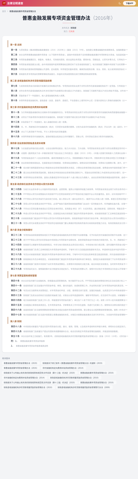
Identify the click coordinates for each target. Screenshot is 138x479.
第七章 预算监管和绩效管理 (23, 275)
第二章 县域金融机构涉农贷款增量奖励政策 (31, 80)
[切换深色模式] (120, 3)
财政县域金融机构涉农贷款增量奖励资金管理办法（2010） (75, 377)
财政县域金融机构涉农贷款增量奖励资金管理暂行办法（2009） (84, 387)
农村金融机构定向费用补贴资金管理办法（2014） (64, 368)
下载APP (129, 3)
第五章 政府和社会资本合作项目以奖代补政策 (32, 184)
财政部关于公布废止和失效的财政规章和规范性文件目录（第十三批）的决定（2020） (40, 372)
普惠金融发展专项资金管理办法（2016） (21, 368)
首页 (4, 11)
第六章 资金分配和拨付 (21, 229)
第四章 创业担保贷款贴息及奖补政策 (27, 143)
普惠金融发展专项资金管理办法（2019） (21, 363)
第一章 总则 (16, 44)
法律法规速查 (15, 3)
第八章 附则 (16, 321)
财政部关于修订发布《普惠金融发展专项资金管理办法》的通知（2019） (73, 363)
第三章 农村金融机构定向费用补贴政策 (28, 107)
